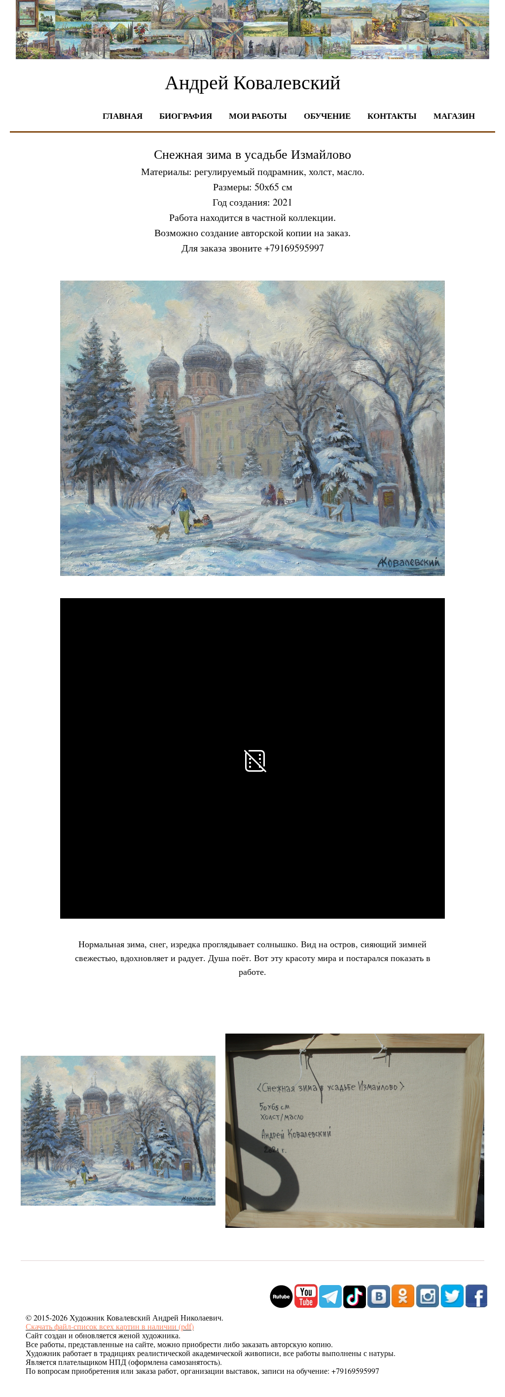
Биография (185, 115)
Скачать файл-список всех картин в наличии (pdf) (110, 1326)
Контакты (392, 115)
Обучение (327, 115)
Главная (123, 115)
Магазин (454, 115)
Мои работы (258, 115)
